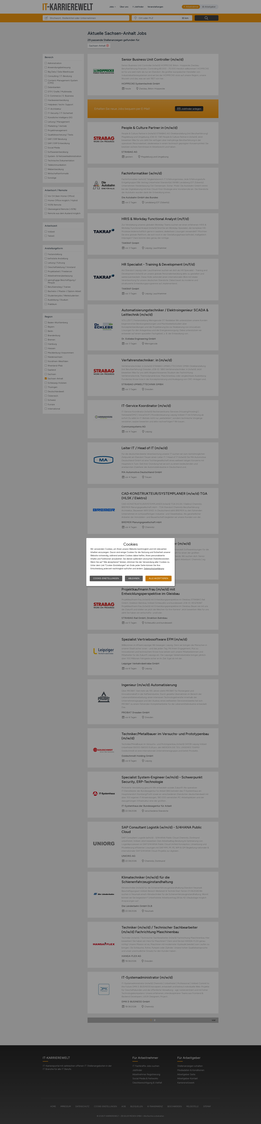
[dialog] (130, 562)
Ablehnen (133, 578)
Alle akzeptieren (158, 578)
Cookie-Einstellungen (106, 578)
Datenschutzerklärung (154, 568)
